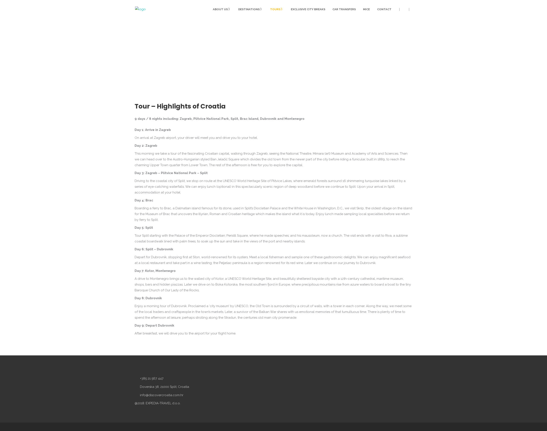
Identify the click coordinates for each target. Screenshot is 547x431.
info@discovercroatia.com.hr (161, 395)
